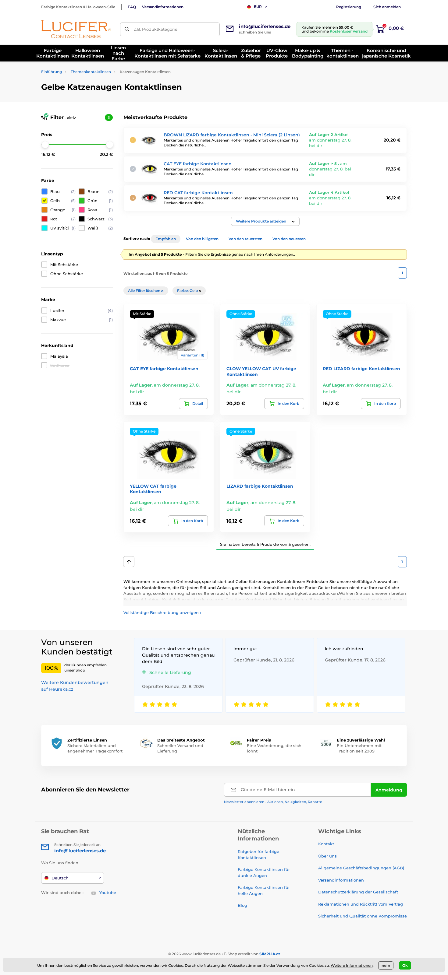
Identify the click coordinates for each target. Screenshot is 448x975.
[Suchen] (127, 29)
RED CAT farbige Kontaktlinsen (198, 192)
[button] (265, 221)
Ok (405, 965)
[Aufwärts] (128, 561)
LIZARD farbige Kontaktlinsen (259, 486)
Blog (242, 905)
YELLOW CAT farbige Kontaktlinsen (153, 488)
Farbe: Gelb (188, 290)
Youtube (107, 892)
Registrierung (348, 7)
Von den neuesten (289, 239)
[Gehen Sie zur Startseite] (76, 29)
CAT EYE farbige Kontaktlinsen (198, 164)
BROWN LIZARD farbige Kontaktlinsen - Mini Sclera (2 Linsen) (232, 135)
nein (386, 965)
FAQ (132, 7)
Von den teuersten (245, 239)
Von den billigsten (202, 239)
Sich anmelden (387, 7)
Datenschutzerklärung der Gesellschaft (358, 891)
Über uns (327, 856)
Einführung (51, 71)
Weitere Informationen (352, 965)
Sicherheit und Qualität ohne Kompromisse (362, 916)
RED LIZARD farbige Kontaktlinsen (361, 368)
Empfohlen (165, 239)
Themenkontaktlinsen (91, 71)
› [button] (162, 612)
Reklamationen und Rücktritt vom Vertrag (360, 904)
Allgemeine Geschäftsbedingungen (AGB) (361, 867)
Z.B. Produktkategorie (155, 29)
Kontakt (326, 843)
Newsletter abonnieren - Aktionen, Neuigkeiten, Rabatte (273, 802)
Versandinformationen (162, 7)
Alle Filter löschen (144, 290)
